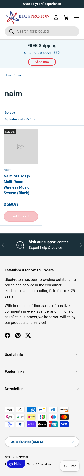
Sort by (10, 112)
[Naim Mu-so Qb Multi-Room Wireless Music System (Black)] (21, 146)
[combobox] (42, 31)
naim (20, 75)
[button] (66, 17)
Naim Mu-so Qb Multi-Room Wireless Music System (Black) (17, 184)
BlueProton (22, 457)
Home (8, 75)
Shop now (42, 62)
